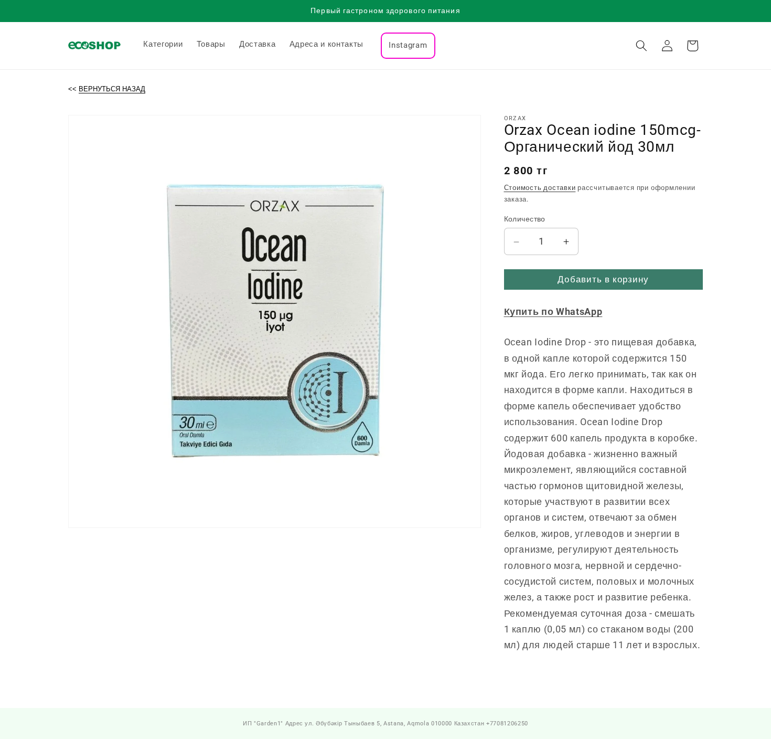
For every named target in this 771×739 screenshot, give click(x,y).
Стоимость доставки (540, 188)
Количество (524, 219)
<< (106, 89)
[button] (641, 45)
